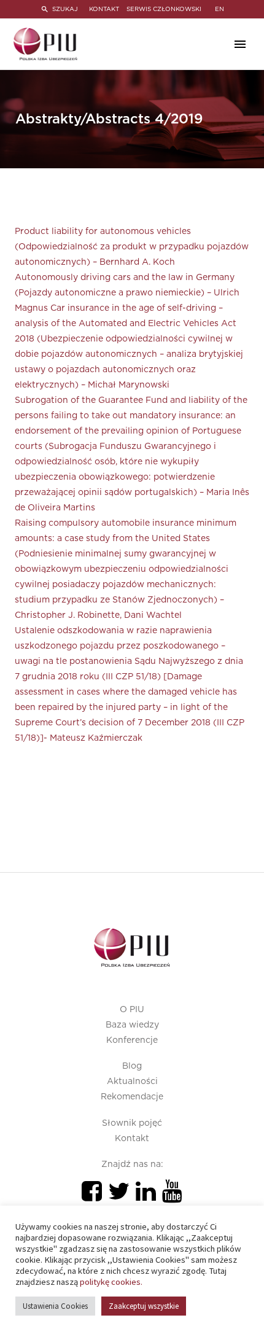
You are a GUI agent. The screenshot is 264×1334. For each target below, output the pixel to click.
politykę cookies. (111, 1281)
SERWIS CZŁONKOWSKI (163, 9)
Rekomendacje (132, 1097)
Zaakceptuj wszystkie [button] (144, 1306)
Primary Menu (240, 44)
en (219, 9)
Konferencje (132, 1040)
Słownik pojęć (132, 1123)
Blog (132, 1066)
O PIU (132, 1009)
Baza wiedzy (132, 1025)
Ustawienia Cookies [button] (55, 1306)
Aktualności (132, 1081)
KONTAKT (104, 9)
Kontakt (132, 1138)
